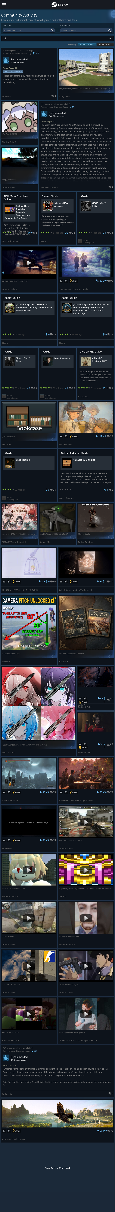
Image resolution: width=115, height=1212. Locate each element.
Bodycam (6, 96)
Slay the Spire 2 (9, 142)
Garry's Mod (64, 96)
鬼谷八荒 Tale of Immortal (14, 542)
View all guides (88, 243)
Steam (43, 241)
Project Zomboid (85, 542)
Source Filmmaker (10, 896)
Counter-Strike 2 (9, 187)
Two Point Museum (49, 187)
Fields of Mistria (66, 498)
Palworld (6, 661)
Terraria (62, 896)
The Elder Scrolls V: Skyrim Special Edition (78, 1040)
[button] (29, 74)
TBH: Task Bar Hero (11, 241)
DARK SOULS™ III (10, 800)
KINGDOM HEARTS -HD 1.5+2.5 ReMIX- (20, 590)
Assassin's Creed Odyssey (13, 1139)
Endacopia (7, 1094)
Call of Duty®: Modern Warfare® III (75, 590)
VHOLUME (83, 396)
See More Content (57, 1168)
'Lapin (85, 240)
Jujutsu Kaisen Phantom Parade (73, 289)
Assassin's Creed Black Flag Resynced (76, 800)
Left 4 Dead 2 (8, 752)
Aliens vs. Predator (10, 1040)
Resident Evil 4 (84, 707)
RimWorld (6, 444)
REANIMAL (7, 848)
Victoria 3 (63, 661)
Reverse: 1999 (65, 444)
